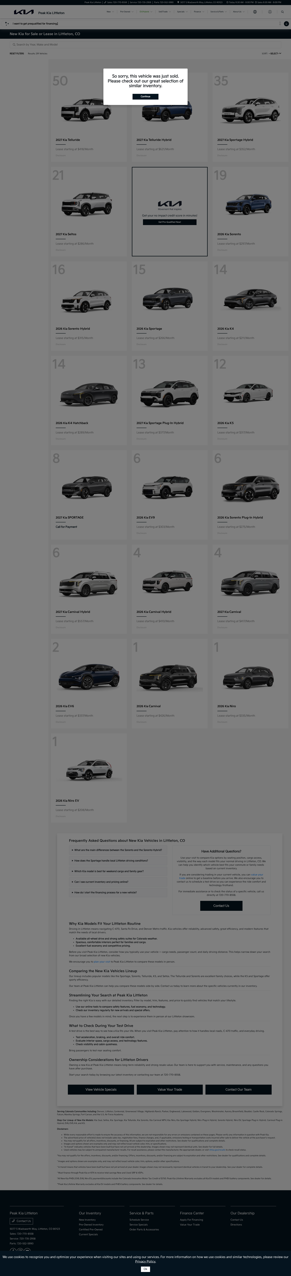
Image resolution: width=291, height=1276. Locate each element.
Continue (145, 96)
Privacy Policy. (145, 1261)
